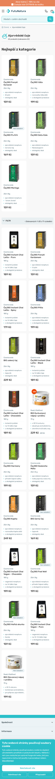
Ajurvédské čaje (18, 27)
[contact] (46, 11)
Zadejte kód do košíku (29, 4)
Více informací (8, 761)
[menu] (4, 11)
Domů (6, 27)
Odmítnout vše (14, 775)
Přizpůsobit (41, 775)
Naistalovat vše (27, 768)
